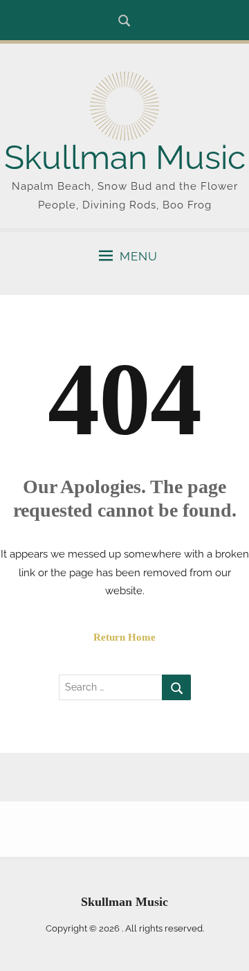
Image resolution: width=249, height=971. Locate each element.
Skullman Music (125, 157)
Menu (139, 256)
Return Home (124, 637)
